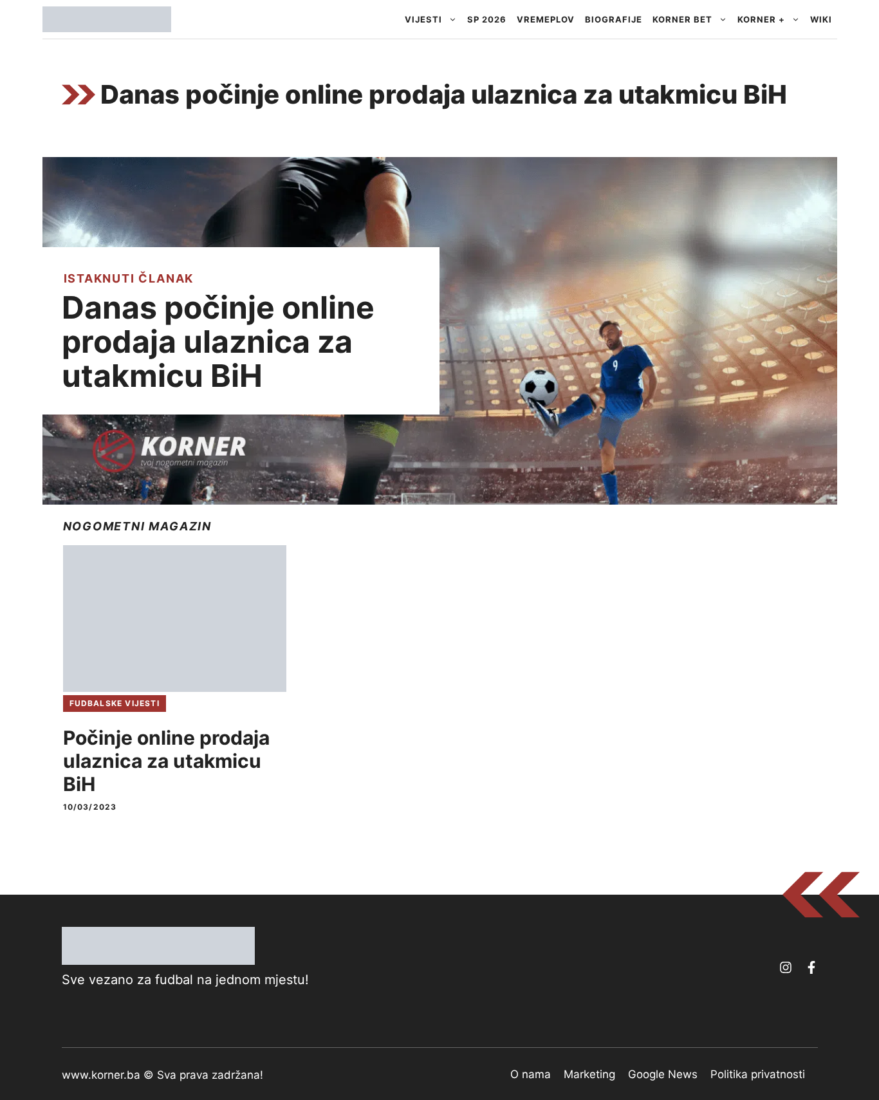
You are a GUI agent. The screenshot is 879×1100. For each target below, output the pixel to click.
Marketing (589, 1074)
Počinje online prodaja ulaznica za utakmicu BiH (166, 761)
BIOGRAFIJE (613, 19)
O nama (530, 1074)
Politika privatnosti (757, 1074)
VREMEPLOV (546, 19)
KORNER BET (682, 19)
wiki (821, 19)
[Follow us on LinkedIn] (811, 967)
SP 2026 (486, 19)
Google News (663, 1074)
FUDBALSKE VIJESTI (114, 703)
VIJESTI (423, 19)
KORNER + (761, 19)
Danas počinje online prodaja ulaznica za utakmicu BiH (218, 341)
